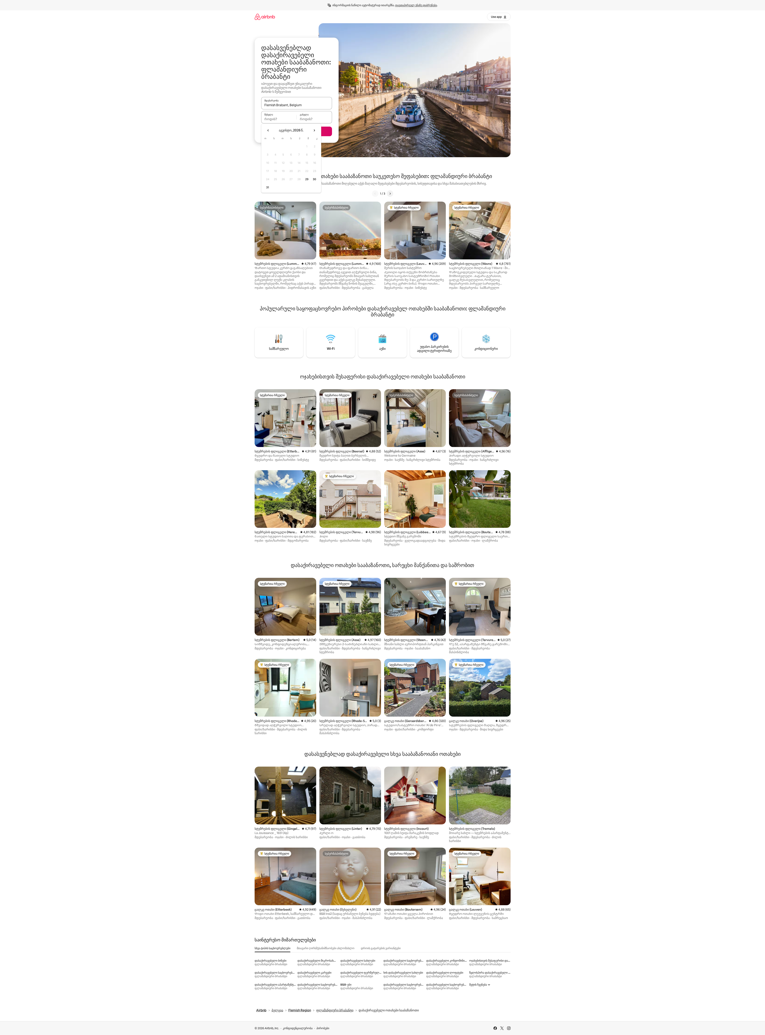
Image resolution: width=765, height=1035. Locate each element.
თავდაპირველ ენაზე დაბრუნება (416, 5)
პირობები (322, 1028)
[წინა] (375, 193)
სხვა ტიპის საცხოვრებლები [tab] (272, 948)
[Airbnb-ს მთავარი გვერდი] (265, 16)
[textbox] (278, 119)
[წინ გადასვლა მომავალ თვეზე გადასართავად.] (314, 130)
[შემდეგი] (390, 193)
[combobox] (296, 105)
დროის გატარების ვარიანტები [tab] (381, 948)
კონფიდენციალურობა (298, 1028)
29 (306, 179)
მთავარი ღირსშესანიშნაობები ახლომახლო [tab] (325, 948)
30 (314, 179)
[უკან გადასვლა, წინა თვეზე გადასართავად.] (268, 130)
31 (267, 187)
